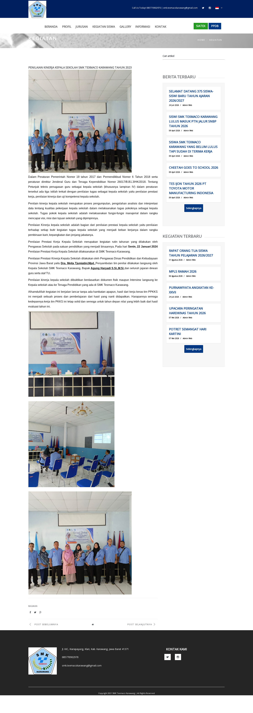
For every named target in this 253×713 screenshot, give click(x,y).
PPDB (215, 26)
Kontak (160, 27)
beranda (51, 27)
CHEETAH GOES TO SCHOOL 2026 (193, 167)
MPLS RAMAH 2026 (182, 271)
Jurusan (82, 27)
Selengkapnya (193, 208)
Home (201, 39)
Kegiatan (215, 39)
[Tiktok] (203, 8)
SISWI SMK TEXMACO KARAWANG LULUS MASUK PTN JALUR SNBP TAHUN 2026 (193, 121)
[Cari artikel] (222, 56)
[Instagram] (210, 8)
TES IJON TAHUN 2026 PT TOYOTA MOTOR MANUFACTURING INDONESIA (191, 188)
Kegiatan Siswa (103, 27)
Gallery (125, 27)
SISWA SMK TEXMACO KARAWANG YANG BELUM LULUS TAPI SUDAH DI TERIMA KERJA (193, 146)
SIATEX (200, 26)
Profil (66, 27)
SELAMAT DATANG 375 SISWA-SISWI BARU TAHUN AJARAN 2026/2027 (191, 96)
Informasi (142, 27)
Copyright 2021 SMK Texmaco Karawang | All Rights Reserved (126, 693)
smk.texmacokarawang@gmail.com (82, 665)
